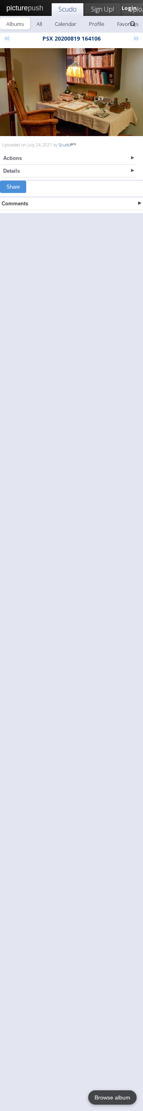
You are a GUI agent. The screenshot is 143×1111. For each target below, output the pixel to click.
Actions (12, 158)
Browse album (112, 1097)
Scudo (67, 9)
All (39, 23)
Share (13, 187)
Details (11, 171)
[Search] (132, 24)
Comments (15, 204)
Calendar (65, 23)
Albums (15, 23)
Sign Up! (102, 9)
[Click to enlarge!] (71, 92)
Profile (96, 23)
